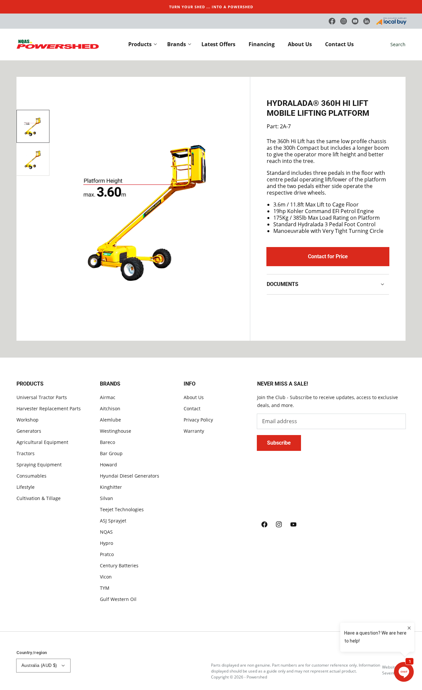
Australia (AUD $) (39, 665)
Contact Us (339, 44)
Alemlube (110, 420)
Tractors (25, 453)
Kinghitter (111, 487)
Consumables (31, 476)
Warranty (194, 431)
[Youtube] (355, 21)
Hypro (106, 543)
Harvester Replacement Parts (48, 408)
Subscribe (279, 443)
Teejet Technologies (122, 509)
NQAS (106, 532)
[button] (398, 44)
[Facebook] (332, 21)
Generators (28, 431)
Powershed (257, 677)
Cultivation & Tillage (38, 498)
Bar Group (111, 453)
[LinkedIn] (366, 21)
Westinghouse (115, 431)
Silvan (106, 498)
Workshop (27, 420)
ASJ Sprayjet (113, 521)
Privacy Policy (198, 420)
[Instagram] (343, 21)
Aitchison (110, 408)
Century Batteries (119, 565)
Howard (108, 464)
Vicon (106, 577)
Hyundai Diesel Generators (129, 476)
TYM (104, 588)
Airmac (107, 397)
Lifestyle (25, 487)
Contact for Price (328, 256)
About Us (300, 44)
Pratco (107, 554)
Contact (192, 408)
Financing (262, 44)
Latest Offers (218, 44)
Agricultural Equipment (42, 442)
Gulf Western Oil (118, 599)
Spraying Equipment (39, 464)
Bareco (107, 442)
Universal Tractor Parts (41, 397)
